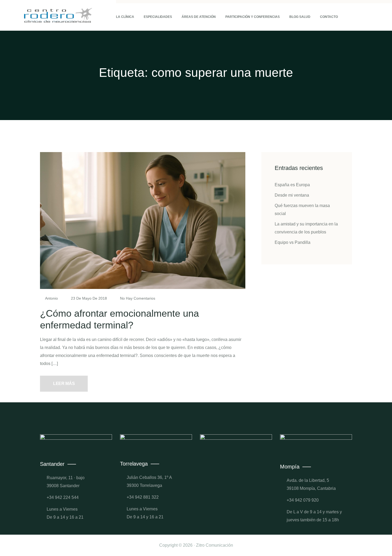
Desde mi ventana (292, 195)
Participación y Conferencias (252, 17)
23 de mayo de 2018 (89, 298)
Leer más (64, 383)
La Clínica (125, 17)
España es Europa (292, 184)
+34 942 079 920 (303, 500)
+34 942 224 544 (63, 497)
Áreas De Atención (199, 17)
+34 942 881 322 (143, 497)
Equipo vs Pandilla (292, 242)
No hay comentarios (137, 298)
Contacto (329, 17)
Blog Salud (299, 17)
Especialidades (158, 17)
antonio (51, 298)
